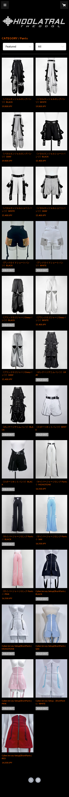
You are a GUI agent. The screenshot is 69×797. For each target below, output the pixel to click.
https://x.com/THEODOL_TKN (31, 780)
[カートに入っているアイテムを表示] (64, 5)
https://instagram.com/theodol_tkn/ (38, 780)
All (39, 46)
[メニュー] (5, 5)
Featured (10, 46)
